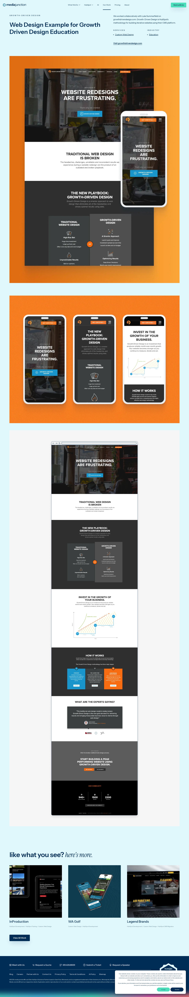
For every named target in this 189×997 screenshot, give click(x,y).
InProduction (19, 921)
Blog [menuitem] (11, 974)
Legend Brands (138, 921)
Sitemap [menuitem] (102, 974)
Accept (163, 989)
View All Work (19, 938)
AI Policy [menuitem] (92, 974)
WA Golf (74, 921)
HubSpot (87, 5)
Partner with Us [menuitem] (33, 974)
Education (153, 34)
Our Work (107, 5)
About (126, 5)
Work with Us (178, 5)
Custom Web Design (124, 34)
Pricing (117, 5)
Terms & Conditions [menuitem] (77, 974)
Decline (177, 989)
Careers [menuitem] (20, 974)
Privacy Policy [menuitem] (60, 974)
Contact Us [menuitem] (46, 974)
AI (98, 5)
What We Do (73, 5)
